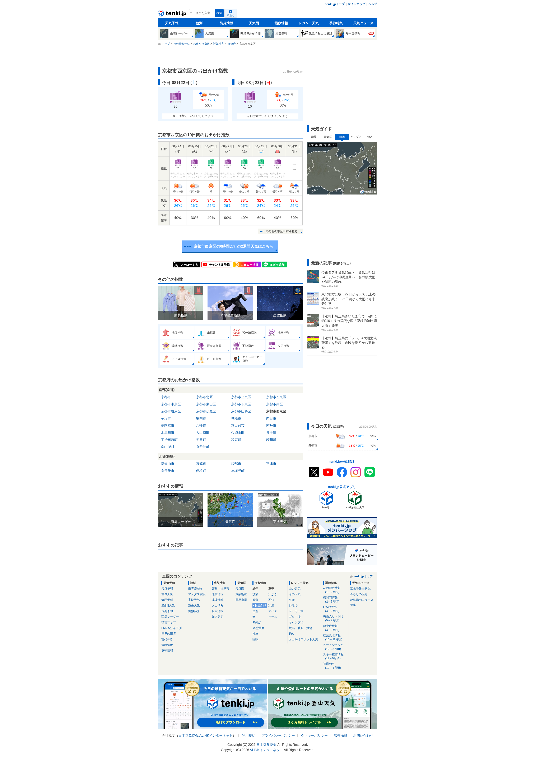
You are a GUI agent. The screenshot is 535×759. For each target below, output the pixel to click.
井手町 (271, 432)
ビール (272, 616)
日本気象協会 (188, 735)
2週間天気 (168, 605)
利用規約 (248, 735)
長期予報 (167, 611)
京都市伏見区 (206, 411)
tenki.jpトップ (335, 4)
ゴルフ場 (295, 616)
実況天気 (194, 599)
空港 (292, 599)
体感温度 (258, 628)
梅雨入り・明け (333, 618)
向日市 (271, 418)
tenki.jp (172, 14)
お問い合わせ (363, 735)
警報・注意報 (220, 588)
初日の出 (332, 665)
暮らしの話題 (359, 594)
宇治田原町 (169, 439)
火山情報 (217, 605)
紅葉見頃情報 (332, 637)
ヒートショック (333, 646)
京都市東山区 (206, 404)
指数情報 (281, 23)
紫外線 (256, 622)
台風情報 (217, 611)
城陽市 (236, 418)
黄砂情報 (167, 650)
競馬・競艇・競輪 (300, 628)
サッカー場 (296, 611)
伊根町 (201, 471)
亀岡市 (201, 418)
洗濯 (255, 594)
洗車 (255, 633)
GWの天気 (331, 609)
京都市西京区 (276, 411)
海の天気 (295, 594)
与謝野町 (238, 471)
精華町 (271, 439)
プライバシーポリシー (278, 735)
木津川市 (167, 432)
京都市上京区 (241, 397)
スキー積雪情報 (333, 656)
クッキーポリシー (314, 735)
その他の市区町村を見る (281, 231)
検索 (219, 13)
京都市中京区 (171, 404)
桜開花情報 (331, 599)
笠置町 (201, 439)
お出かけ (260, 605)
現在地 (230, 15)
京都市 (166, 397)
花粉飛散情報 (332, 590)
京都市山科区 (241, 411)
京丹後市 (167, 471)
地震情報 (217, 594)
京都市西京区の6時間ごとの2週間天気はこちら (233, 246)
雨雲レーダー (170, 616)
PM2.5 (370, 137)
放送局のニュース (361, 599)
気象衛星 (241, 594)
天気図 (254, 23)
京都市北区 (204, 397)
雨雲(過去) (195, 588)
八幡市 (201, 425)
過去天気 (194, 605)
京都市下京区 (241, 404)
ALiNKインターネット (216, 735)
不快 (271, 599)
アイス (272, 611)
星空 (255, 611)
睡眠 (255, 639)
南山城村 (167, 447)
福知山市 (167, 463)
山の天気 (295, 588)
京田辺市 (238, 425)
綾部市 (236, 463)
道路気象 (167, 645)
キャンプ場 (296, 622)
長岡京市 (167, 425)
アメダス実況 (197, 594)
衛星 (314, 137)
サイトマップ (356, 4)
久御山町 (238, 432)
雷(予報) (166, 639)
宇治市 (166, 418)
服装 (255, 599)
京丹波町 (202, 447)
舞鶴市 (201, 463)
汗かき (272, 594)
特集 (353, 604)
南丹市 (271, 425)
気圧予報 (167, 599)
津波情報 (217, 599)
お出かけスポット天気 (303, 639)
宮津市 (271, 463)
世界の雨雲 (168, 633)
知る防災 (217, 616)
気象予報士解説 (360, 588)
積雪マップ (168, 622)
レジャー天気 (309, 23)
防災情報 (226, 23)
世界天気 (167, 594)
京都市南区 (274, 404)
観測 (199, 23)
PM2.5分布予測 (171, 628)
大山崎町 (202, 432)
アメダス (356, 137)
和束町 (236, 439)
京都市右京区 (171, 411)
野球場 (293, 605)
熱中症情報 (331, 628)
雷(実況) (193, 611)
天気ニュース (363, 23)
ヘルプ (372, 4)
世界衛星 (241, 599)
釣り (292, 633)
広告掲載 (340, 735)
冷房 (271, 605)
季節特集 (336, 23)
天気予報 (171, 23)
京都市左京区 (276, 397)
